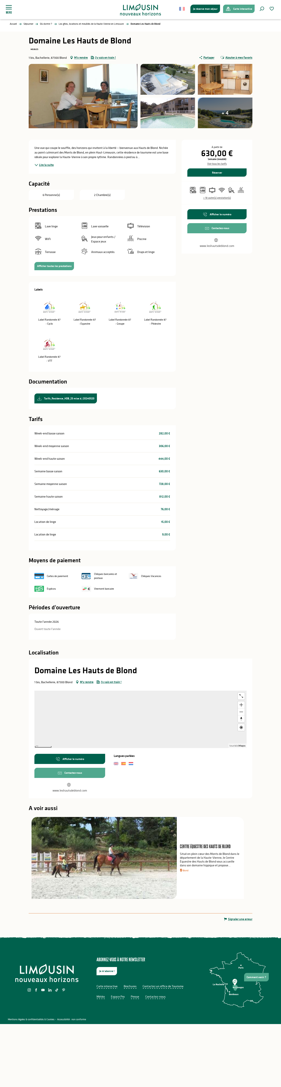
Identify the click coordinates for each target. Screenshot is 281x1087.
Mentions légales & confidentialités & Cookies (31, 1019)
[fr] (182, 9)
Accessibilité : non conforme (71, 1019)
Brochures (130, 986)
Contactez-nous (155, 996)
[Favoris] (272, 8)
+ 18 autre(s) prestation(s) (217, 197)
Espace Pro (118, 996)
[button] (262, 9)
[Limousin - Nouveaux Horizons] (140, 9)
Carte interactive (107, 986)
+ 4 (225, 112)
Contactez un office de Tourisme (163, 986)
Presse (135, 996)
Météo (101, 996)
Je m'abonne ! (107, 971)
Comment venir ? (256, 977)
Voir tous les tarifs (217, 163)
